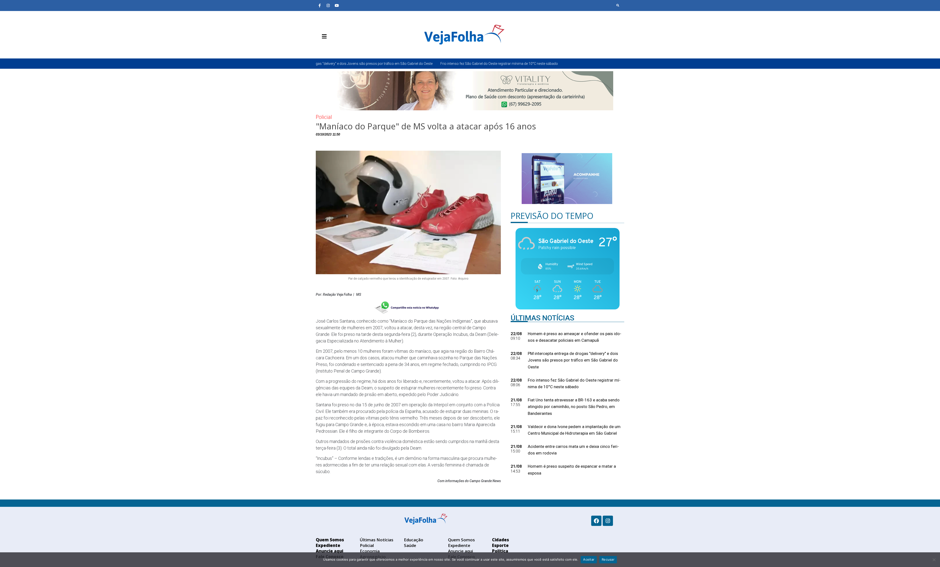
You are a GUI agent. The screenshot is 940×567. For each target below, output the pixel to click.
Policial (324, 116)
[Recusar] (933, 559)
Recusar (608, 559)
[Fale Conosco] (341, 48)
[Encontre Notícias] (617, 5)
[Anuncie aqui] (334, 48)
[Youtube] (336, 5)
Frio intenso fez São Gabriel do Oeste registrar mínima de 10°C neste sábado (443, 64)
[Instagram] (328, 5)
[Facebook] (596, 521)
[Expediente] (326, 48)
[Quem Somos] (319, 48)
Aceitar (588, 559)
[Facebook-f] (319, 5)
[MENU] (323, 36)
